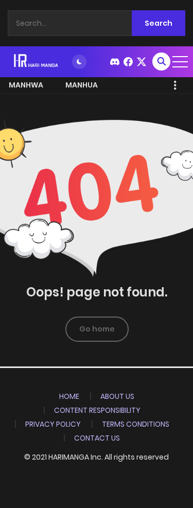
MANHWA (26, 85)
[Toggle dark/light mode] (79, 62)
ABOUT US (117, 396)
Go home (97, 329)
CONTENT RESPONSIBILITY (97, 410)
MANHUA (81, 85)
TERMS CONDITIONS (135, 424)
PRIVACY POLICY (53, 424)
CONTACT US (97, 438)
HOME (69, 396)
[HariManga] (36, 61)
